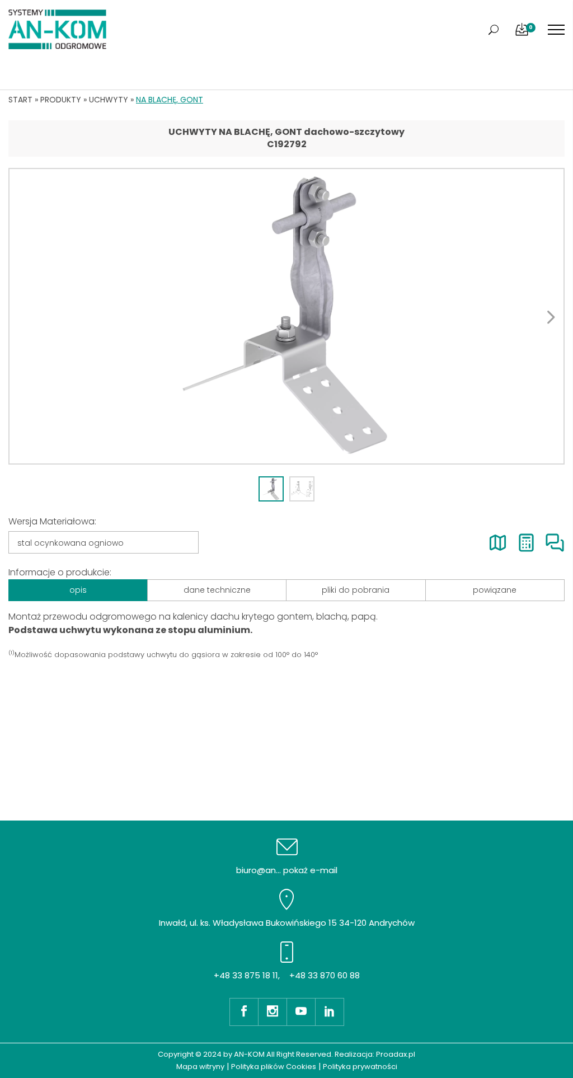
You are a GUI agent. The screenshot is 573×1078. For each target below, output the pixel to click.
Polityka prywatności (360, 1066)
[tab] (271, 489)
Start (20, 99)
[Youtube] (300, 1012)
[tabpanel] (286, 316)
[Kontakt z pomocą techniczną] (555, 542)
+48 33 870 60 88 (324, 975)
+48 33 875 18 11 (246, 975)
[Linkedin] (329, 1012)
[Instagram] (272, 1012)
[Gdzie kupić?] (498, 542)
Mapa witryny (200, 1066)
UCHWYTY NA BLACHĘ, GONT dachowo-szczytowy (286, 131)
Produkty (60, 99)
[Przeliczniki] (526, 542)
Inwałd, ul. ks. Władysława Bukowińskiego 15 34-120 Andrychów (287, 923)
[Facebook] (243, 1012)
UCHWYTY (108, 99)
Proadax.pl (395, 1054)
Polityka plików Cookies (273, 1066)
